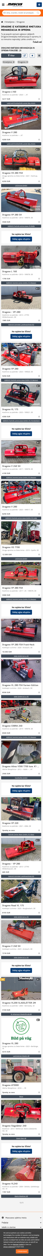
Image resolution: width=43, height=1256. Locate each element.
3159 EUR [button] (6, 1010)
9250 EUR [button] (6, 376)
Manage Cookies (18, 1244)
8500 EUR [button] (6, 733)
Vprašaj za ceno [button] (8, 830)
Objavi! (39, 4)
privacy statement (9, 1247)
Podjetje (5, 1223)
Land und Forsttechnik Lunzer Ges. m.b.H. (21, 103)
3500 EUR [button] (6, 222)
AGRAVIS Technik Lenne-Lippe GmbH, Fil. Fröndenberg (21, 421)
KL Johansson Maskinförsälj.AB (21, 1014)
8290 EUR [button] (6, 514)
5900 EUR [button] (6, 595)
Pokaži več (37, 42)
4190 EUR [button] (6, 473)
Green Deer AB (21, 1138)
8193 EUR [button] (6, 913)
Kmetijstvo (10, 22)
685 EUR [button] (5, 872)
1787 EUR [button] (6, 1192)
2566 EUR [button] (6, 774)
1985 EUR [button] (6, 321)
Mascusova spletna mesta (16, 1218)
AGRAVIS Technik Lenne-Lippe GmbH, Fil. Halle (21, 518)
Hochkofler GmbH (21, 778)
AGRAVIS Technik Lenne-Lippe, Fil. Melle (21, 226)
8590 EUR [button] (6, 693)
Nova (21, 1096)
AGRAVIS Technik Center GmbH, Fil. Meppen (21, 283)
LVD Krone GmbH (21, 185)
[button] (11, 55)
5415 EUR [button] (6, 1052)
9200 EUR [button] (6, 140)
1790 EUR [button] (6, 279)
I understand (22, 1251)
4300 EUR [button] (6, 417)
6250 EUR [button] (6, 181)
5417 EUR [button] (6, 99)
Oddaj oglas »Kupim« (21, 239)
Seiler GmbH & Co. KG (21, 656)
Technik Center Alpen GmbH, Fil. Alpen (21, 834)
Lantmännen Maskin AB (21, 1056)
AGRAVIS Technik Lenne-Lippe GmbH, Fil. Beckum (21, 380)
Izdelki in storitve (8, 1227)
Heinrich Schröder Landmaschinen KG (21, 325)
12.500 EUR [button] (7, 555)
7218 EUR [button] (6, 953)
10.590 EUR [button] (7, 652)
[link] (21, 77)
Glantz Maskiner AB (21, 1196)
